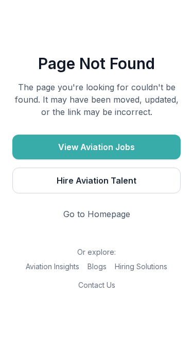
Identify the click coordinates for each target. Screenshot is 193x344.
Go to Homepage (96, 214)
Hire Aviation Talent (96, 180)
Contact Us (96, 285)
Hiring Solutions (141, 266)
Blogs (97, 266)
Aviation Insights (52, 266)
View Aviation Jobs (96, 147)
